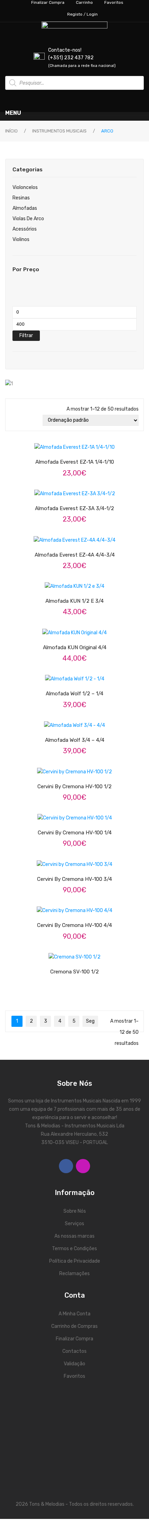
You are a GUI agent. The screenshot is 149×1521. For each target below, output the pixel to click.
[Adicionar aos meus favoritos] (55, 443)
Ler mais (80, 628)
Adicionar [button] (80, 442)
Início (11, 131)
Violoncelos (25, 187)
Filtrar (26, 335)
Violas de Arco (28, 219)
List (23, 420)
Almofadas (24, 208)
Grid (13, 420)
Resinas (21, 198)
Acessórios (24, 229)
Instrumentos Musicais (59, 131)
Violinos (20, 239)
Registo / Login (82, 14)
